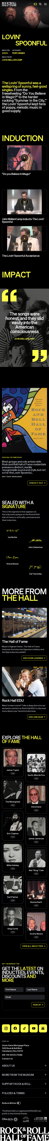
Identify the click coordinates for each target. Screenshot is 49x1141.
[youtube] (34, 1028)
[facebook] (15, 1028)
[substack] (43, 1028)
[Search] (40, 4)
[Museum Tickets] (35, 4)
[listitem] (24, 207)
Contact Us (7, 1058)
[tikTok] (25, 1028)
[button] (25, 158)
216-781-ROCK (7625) (12, 1055)
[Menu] (45, 4)
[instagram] (6, 1028)
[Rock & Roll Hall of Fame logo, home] (9, 4)
